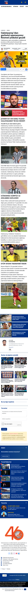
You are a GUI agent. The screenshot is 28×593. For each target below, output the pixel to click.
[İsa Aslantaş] (4, 342)
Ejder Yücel (11, 512)
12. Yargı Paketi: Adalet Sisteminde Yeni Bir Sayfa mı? (16, 508)
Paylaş (4, 69)
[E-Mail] (10, 350)
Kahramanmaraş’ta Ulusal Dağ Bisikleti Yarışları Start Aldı (19, 394)
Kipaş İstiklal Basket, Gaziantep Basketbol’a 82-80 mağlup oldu (20, 366)
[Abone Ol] (26, 69)
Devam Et (10, 347)
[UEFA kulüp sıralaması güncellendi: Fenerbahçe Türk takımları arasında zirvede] (7, 360)
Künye (3, 568)
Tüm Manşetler (6, 562)
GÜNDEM (15, 6)
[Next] (19, 553)
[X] (11, 553)
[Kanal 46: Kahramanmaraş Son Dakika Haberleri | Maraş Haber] (6, 2)
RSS (5, 575)
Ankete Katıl (5, 456)
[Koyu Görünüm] (22, 2)
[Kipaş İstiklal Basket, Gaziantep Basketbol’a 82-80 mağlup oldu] (21, 360)
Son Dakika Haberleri (7, 563)
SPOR (8, 30)
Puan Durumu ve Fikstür (8, 560)
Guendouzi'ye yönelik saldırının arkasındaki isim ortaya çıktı (20, 380)
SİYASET (22, 6)
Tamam (20, 586)
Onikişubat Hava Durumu (8, 557)
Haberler (3, 30)
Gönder (4, 429)
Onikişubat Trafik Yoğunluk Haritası (10, 559)
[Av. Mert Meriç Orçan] (4, 507)
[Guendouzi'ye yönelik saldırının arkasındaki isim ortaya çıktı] (21, 374)
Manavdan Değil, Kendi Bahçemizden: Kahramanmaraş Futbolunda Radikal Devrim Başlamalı (17, 515)
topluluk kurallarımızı (13, 433)
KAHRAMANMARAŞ (6, 6)
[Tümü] (26, 447)
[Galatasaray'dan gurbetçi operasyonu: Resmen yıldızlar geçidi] (14, 59)
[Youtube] (16, 553)
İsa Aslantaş (12, 341)
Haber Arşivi (5, 565)
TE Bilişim (17, 579)
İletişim (8, 568)
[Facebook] (9, 553)
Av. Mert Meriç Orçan (13, 506)
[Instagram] (14, 553)
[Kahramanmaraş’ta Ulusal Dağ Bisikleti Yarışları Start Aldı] (21, 388)
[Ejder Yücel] (4, 514)
